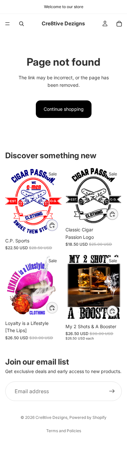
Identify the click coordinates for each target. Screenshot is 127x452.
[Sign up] (112, 391)
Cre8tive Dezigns (51, 417)
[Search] (21, 24)
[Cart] (119, 24)
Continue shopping (64, 109)
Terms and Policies (63, 430)
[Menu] (7, 23)
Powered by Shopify (87, 417)
